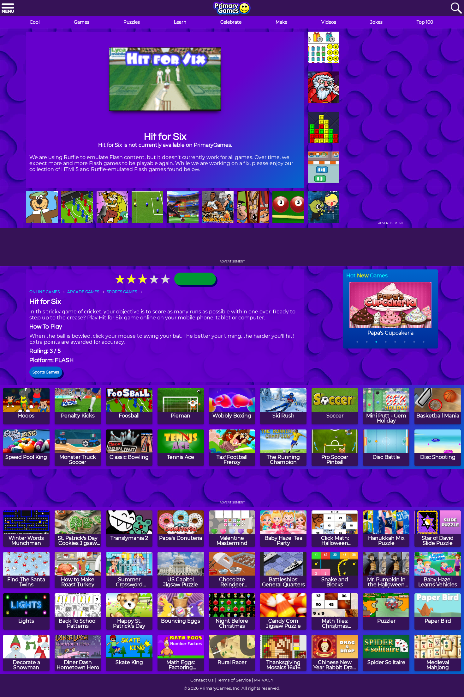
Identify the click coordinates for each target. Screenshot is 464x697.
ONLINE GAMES (44, 291)
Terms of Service (234, 679)
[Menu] (8, 8)
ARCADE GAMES (83, 291)
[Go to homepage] (232, 8)
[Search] (456, 8)
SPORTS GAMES (122, 291)
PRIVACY (263, 679)
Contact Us (202, 679)
